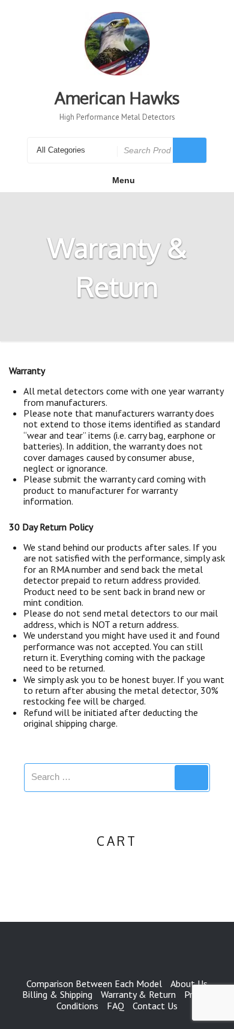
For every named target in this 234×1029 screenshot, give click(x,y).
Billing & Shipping (57, 994)
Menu (123, 180)
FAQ (115, 1006)
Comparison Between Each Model (94, 983)
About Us (189, 983)
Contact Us (155, 1006)
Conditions (77, 1006)
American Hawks (117, 97)
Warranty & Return (138, 994)
